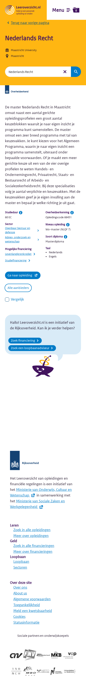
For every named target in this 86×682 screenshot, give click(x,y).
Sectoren (20, 567)
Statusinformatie (26, 622)
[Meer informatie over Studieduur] (20, 212)
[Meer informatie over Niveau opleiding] (68, 224)
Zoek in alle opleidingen (32, 530)
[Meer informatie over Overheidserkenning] (72, 212)
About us (20, 593)
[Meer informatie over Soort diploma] (65, 236)
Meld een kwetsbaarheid (32, 610)
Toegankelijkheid (26, 605)
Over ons (20, 587)
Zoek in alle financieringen (33, 545)
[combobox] (33, 71)
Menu (64, 10)
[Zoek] (76, 71)
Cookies (19, 616)
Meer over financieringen (32, 551)
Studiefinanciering (16, 260)
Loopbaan (21, 561)
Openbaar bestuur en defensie (17, 230)
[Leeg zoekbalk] (65, 71)
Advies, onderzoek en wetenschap (17, 239)
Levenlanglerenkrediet (18, 254)
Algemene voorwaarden (32, 599)
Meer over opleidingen (31, 535)
